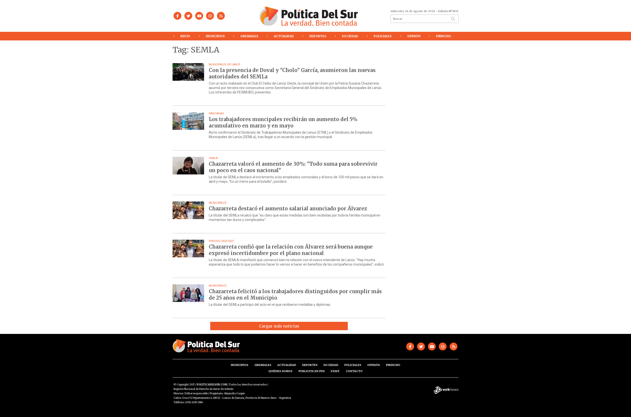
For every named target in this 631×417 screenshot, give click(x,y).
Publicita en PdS (311, 371)
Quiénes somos (280, 371)
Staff (335, 371)
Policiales (383, 36)
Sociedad (350, 36)
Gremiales (249, 36)
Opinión (414, 36)
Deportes (317, 36)
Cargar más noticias (279, 326)
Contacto (354, 371)
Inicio (185, 36)
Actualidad (284, 36)
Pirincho (443, 36)
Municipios (215, 36)
